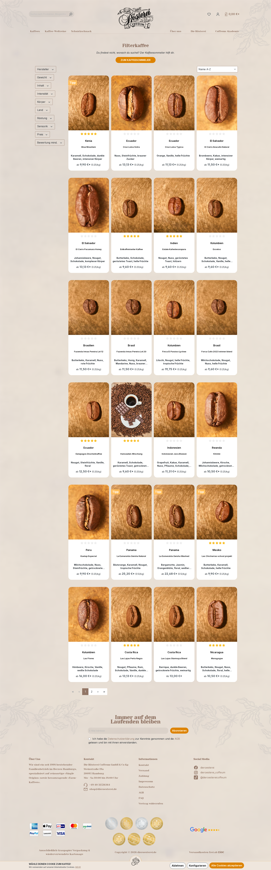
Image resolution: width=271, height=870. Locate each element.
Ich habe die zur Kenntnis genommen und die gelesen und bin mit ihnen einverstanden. (134, 740)
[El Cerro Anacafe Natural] (217, 103)
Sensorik (42, 126)
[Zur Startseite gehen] (135, 17)
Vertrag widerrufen (151, 803)
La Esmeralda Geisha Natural (131, 556)
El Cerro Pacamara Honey (89, 249)
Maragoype (217, 658)
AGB (177, 738)
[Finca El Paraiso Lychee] (174, 307)
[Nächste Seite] (98, 691)
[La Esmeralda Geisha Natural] (131, 512)
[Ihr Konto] (217, 14)
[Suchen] (70, 14)
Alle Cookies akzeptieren (226, 865)
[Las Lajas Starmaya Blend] (174, 614)
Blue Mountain (88, 147)
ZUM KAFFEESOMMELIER (136, 60)
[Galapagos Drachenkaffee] (88, 409)
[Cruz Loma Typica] (174, 103)
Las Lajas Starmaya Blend (174, 658)
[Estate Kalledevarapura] (174, 205)
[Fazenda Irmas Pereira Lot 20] (131, 307)
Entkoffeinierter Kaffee (131, 249)
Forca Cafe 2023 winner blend (216, 351)
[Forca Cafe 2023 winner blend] (217, 307)
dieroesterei (207, 767)
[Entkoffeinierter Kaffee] (131, 205)
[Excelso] (217, 205)
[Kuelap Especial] (88, 512)
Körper (41, 101)
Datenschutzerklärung (121, 738)
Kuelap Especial (88, 556)
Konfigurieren (197, 865)
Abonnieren (179, 730)
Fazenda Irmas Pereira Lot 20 (131, 351)
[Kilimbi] (217, 409)
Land (40, 110)
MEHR (78, 867)
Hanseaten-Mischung (131, 454)
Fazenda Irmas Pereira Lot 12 (88, 351)
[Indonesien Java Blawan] (174, 409)
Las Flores (88, 658)
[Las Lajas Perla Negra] (131, 614)
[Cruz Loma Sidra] (131, 103)
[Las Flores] (88, 614)
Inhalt (41, 85)
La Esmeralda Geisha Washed (174, 556)
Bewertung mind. (47, 142)
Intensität (43, 93)
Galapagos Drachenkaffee (88, 454)
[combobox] (48, 14)
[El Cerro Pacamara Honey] (88, 205)
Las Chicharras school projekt (217, 556)
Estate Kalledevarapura (174, 249)
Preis (40, 134)
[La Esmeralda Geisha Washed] (174, 512)
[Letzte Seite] (104, 691)
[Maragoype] (217, 614)
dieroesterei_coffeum (212, 772)
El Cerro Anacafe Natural (217, 147)
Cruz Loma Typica (174, 147)
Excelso (217, 249)
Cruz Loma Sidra (131, 147)
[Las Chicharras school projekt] (217, 512)
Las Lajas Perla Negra (131, 658)
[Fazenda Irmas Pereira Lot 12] (88, 307)
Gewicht (42, 77)
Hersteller (43, 69)
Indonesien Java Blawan (174, 454)
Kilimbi (216, 454)
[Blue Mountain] (88, 103)
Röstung (42, 118)
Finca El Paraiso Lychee (174, 351)
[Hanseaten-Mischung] (131, 409)
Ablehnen (178, 865)
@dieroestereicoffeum (213, 777)
